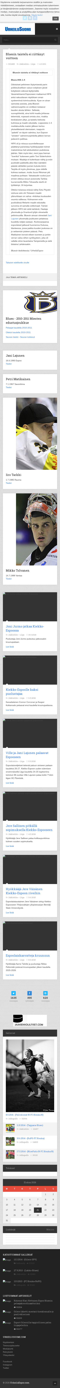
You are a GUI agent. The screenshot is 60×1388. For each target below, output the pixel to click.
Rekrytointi (8, 1352)
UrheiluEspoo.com (19, 1382)
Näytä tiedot (37, 15)
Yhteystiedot (8, 1355)
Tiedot (9, 364)
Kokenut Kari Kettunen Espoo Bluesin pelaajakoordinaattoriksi (33, 1302)
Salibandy (20, 1263)
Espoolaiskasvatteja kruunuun (28, 955)
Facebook (7, 1361)
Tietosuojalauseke (11, 1345)
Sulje (55, 18)
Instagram (7, 1365)
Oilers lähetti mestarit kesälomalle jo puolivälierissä (34, 1313)
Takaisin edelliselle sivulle (17, 262)
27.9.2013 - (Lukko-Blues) (26, 1270)
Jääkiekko (24, 1129)
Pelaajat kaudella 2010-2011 (19, 328)
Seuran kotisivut (27, 337)
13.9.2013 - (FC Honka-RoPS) (27, 1281)
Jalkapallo (13, 1118)
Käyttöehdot (8, 1342)
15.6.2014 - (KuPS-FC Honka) (31, 1138)
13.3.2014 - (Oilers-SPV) (25, 1259)
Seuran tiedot (12, 337)
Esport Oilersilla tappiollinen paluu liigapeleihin (32, 1323)
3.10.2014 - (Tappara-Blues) (30, 1125)
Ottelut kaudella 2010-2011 (18, 332)
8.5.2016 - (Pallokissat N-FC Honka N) (24, 1114)
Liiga (33, 64)
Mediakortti (8, 1349)
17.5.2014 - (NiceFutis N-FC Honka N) (35, 1151)
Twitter (6, 1368)
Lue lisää (10, 646)
